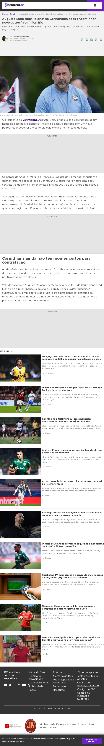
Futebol (13, 14)
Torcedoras (59, 686)
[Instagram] (19, 685)
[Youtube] (24, 685)
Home (5, 14)
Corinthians (29, 119)
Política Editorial (39, 682)
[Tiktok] (14, 685)
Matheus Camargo (21, 37)
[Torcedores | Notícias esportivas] (14, 5)
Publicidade (36, 686)
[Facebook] (5, 685)
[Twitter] (10, 685)
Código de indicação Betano (88, 684)
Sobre (32, 689)
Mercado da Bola (63, 676)
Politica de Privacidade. (16, 742)
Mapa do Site (37, 672)
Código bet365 (86, 689)
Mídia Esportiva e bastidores (63, 681)
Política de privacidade (36, 677)
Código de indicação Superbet (83, 695)
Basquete (59, 689)
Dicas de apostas (87, 672)
